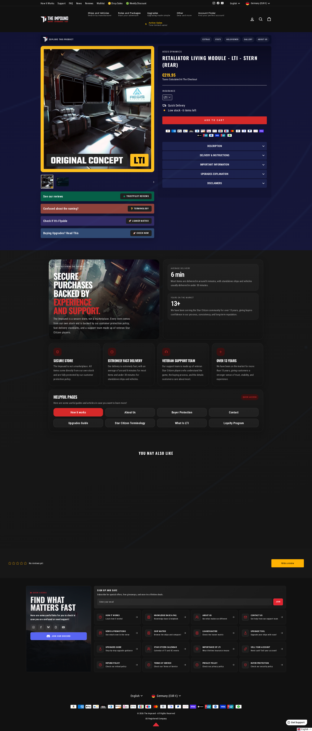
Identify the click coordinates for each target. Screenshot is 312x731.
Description (214, 146)
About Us (130, 412)
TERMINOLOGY (141, 208)
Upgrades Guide (78, 423)
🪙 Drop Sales (115, 3)
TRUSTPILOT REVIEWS (137, 196)
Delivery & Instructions (214, 155)
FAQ (71, 3)
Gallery (248, 39)
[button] (156, 724)
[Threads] (56, 627)
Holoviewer (232, 39)
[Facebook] (41, 627)
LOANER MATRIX (140, 221)
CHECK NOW (142, 233)
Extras (206, 39)
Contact (233, 412)
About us (262, 39)
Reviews (89, 3)
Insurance (168, 91)
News (79, 3)
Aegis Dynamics (172, 51)
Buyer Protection (182, 412)
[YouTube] (63, 627)
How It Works (47, 3)
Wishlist (101, 3)
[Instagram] (33, 627)
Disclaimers (214, 183)
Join (278, 602)
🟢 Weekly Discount (136, 3)
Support (61, 3)
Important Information (214, 164)
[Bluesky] (48, 627)
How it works (78, 412)
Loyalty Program (234, 423)
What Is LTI (182, 423)
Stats (218, 39)
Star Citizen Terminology (130, 423)
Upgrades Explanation (214, 174)
